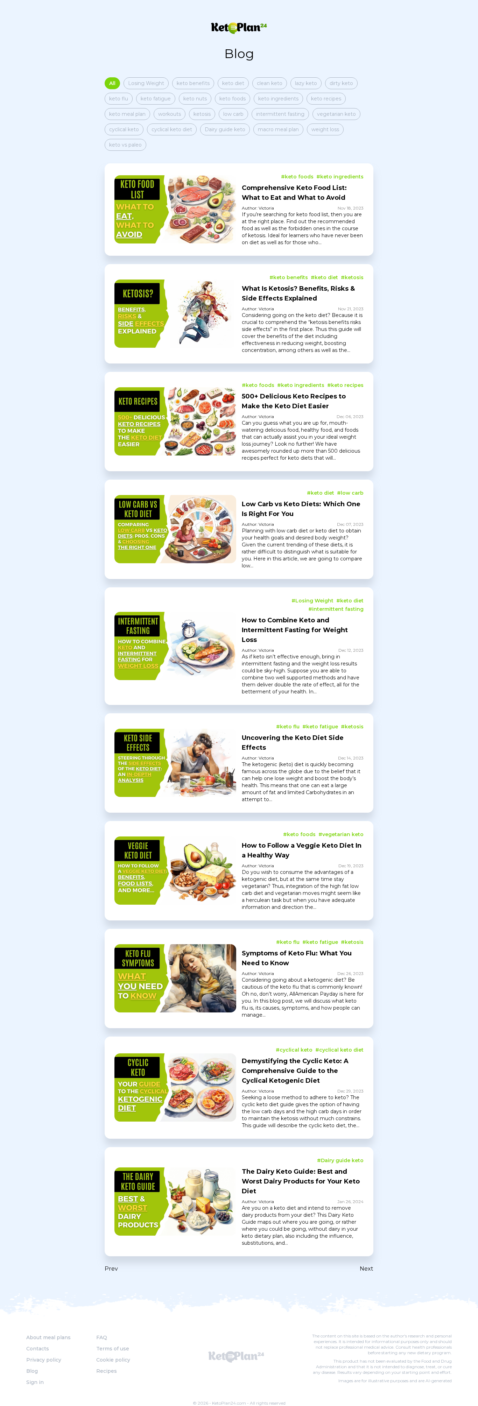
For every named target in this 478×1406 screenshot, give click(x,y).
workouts (169, 114)
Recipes (106, 1371)
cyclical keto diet (172, 129)
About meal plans (48, 1337)
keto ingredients (278, 99)
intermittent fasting (280, 114)
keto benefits (193, 83)
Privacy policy (43, 1360)
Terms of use (112, 1348)
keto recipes (326, 99)
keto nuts (195, 99)
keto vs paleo (125, 145)
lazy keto (306, 83)
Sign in (35, 1382)
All (112, 83)
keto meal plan (127, 114)
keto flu (118, 99)
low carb (233, 114)
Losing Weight (146, 83)
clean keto (269, 83)
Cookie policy (113, 1360)
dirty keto (341, 83)
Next (366, 1268)
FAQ (101, 1337)
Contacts (37, 1348)
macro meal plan (278, 129)
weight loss (325, 129)
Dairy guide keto (225, 129)
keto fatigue (156, 99)
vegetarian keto (336, 114)
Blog (32, 1371)
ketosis (202, 114)
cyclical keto (124, 129)
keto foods (232, 99)
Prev (111, 1268)
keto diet (233, 83)
